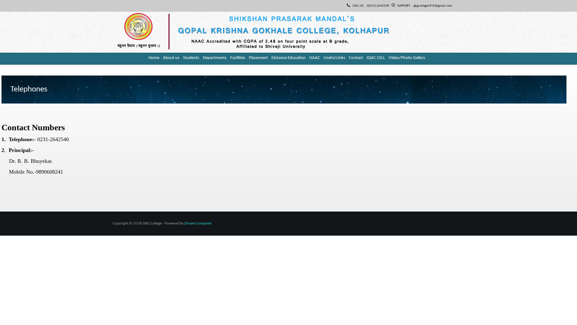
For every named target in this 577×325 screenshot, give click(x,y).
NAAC (314, 58)
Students (191, 58)
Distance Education (288, 58)
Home (153, 58)
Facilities (237, 58)
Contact (356, 58)
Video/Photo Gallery (407, 58)
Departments (215, 58)
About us (171, 58)
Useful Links (334, 58)
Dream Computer (198, 223)
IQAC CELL (376, 58)
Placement (258, 58)
